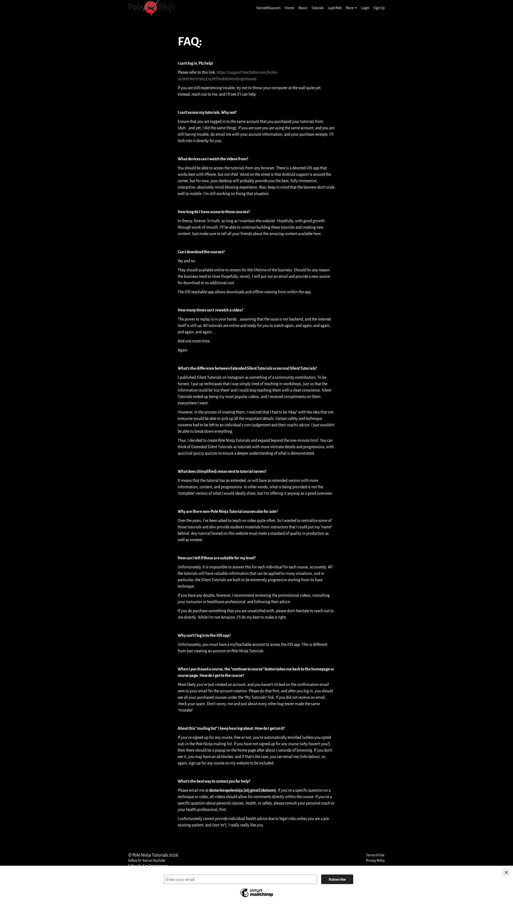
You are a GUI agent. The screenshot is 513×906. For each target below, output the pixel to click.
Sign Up (379, 8)
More (349, 8)
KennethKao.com (268, 8)
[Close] (506, 872)
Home (289, 8)
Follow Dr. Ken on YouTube (146, 860)
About (302, 8)
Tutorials (317, 8)
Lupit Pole (334, 8)
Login (365, 8)
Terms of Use (375, 855)
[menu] (318, 8)
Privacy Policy (375, 860)
